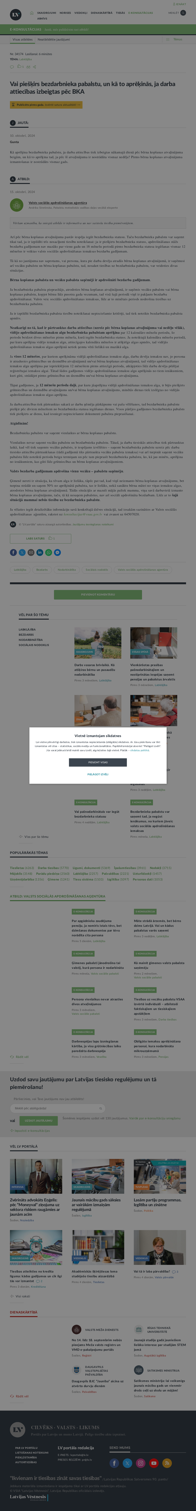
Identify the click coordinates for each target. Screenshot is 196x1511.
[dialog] (98, 755)
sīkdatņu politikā (139, 750)
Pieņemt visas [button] (98, 763)
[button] (98, 774)
